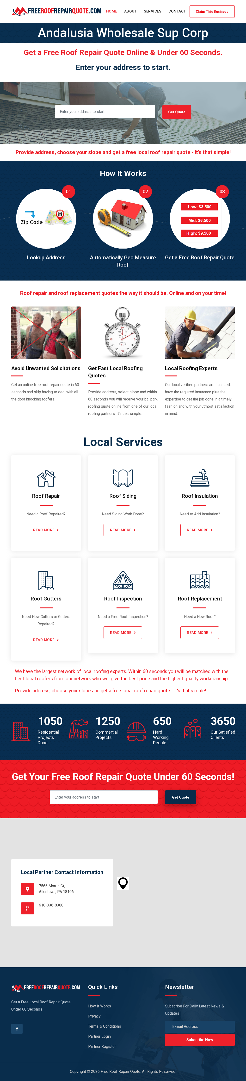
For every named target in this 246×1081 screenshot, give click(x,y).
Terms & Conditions (104, 1026)
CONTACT (177, 11)
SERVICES (152, 11)
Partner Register (102, 1046)
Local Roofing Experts (191, 368)
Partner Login (99, 1036)
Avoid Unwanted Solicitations (45, 368)
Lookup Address (46, 258)
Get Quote (176, 112)
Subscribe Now (199, 1039)
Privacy (94, 1016)
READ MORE (44, 530)
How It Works (99, 1006)
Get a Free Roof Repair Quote (199, 258)
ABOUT (130, 11)
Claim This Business (212, 11)
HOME (111, 11)
